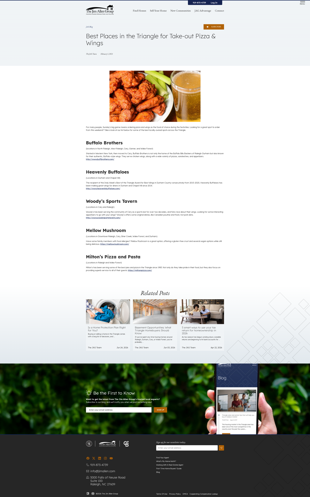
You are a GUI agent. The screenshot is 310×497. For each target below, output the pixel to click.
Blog (158, 472)
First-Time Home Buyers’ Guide (168, 468)
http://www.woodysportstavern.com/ (103, 217)
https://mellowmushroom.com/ (114, 244)
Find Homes (139, 10)
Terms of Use (161, 494)
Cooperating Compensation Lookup (204, 494)
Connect (219, 10)
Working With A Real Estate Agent (169, 465)
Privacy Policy (175, 494)
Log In (214, 2)
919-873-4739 (199, 2)
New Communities (180, 10)
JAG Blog (89, 27)
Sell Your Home (158, 10)
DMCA (185, 494)
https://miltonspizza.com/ (140, 270)
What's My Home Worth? (166, 461)
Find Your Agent (162, 458)
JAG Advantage (203, 10)
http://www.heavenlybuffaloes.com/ (103, 188)
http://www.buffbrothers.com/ (100, 159)
